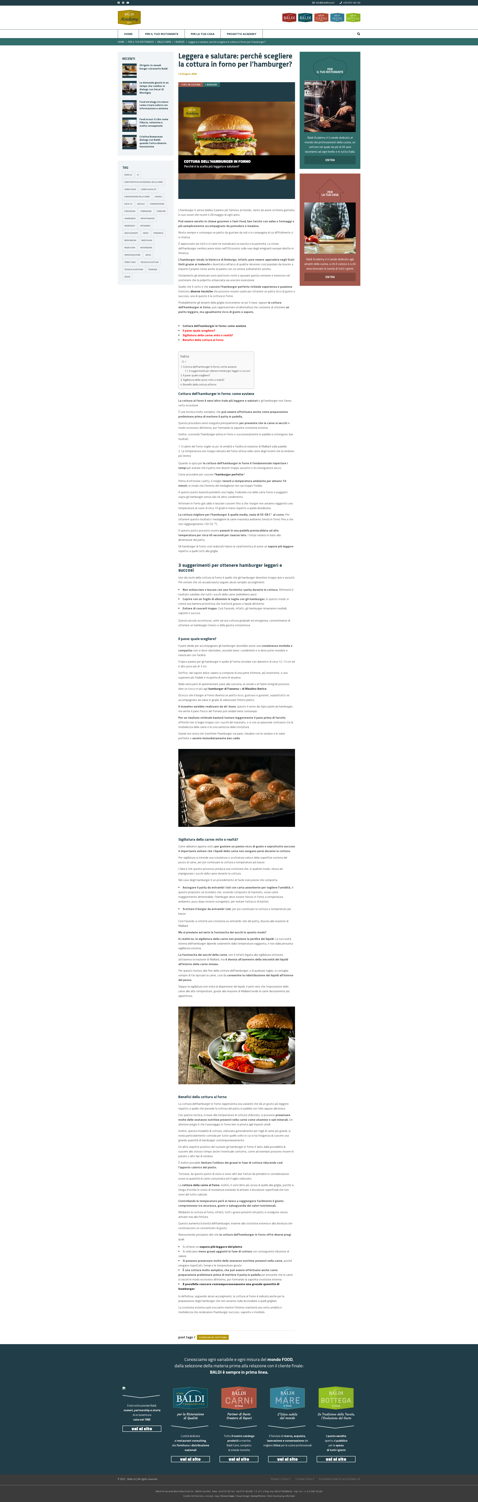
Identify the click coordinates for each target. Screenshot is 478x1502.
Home (121, 42)
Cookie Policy (304, 1479)
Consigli (158, 196)
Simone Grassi (227, 1496)
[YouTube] (131, 2)
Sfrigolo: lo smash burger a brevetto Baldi (153, 66)
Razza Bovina (130, 240)
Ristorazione (146, 247)
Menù (145, 233)
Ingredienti (129, 225)
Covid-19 (128, 204)
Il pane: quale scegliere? (196, 375)
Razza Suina (129, 247)
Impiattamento (147, 218)
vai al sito (142, 1429)
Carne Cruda (130, 189)
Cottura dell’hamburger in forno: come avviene (210, 367)
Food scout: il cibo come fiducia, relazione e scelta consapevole (153, 122)
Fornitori (161, 211)
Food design (129, 211)
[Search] (358, 34)
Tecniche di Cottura (149, 262)
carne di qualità (148, 189)
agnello (128, 174)
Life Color (290, 1496)
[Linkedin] (122, 2)
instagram (145, 225)
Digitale (141, 204)
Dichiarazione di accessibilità (339, 1479)
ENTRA (330, 160)
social (148, 255)
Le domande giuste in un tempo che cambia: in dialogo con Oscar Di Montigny (154, 88)
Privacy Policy (281, 1479)
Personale (158, 233)
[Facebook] (119, 2)
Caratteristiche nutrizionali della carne (143, 182)
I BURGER (179, 42)
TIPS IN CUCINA (191, 84)
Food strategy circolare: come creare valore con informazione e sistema (154, 105)
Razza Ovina (146, 240)
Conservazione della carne (137, 196)
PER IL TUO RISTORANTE (141, 42)
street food (129, 262)
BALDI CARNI (164, 42)
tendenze (152, 269)
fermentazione (157, 204)
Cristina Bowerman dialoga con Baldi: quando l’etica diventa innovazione (152, 142)
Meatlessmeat (131, 233)
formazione (146, 211)
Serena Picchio (258, 1496)
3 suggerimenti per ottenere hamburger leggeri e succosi (219, 371)
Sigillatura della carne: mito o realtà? (203, 380)
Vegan (127, 276)
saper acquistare (132, 255)
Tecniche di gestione (133, 269)
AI (138, 174)
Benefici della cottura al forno (199, 384)
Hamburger (129, 218)
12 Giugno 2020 (187, 73)
